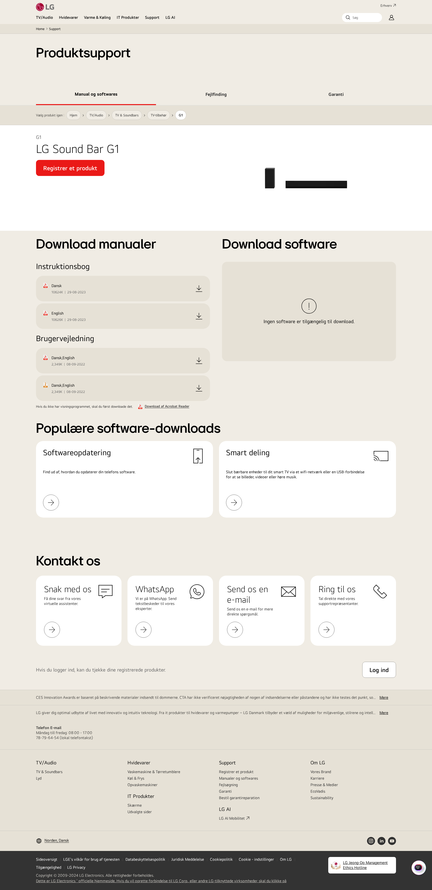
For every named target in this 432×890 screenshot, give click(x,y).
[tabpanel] (216, 317)
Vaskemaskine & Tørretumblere (154, 771)
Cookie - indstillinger (256, 859)
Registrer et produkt (236, 771)
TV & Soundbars (49, 771)
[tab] (96, 95)
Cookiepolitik (221, 859)
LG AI (170, 17)
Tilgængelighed (48, 867)
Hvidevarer (68, 17)
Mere (384, 697)
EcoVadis (317, 791)
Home (40, 29)
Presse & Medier (324, 784)
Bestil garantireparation (239, 797)
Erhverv (386, 6)
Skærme (135, 805)
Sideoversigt (46, 859)
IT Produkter (128, 17)
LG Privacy (76, 867)
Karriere (317, 778)
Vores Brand (320, 771)
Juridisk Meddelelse (187, 859)
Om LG (317, 762)
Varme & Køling (97, 17)
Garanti (225, 791)
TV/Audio (44, 17)
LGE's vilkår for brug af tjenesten (91, 859)
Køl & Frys (136, 778)
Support (152, 17)
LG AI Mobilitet (232, 818)
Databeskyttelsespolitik (145, 859)
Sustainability (321, 797)
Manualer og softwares (238, 778)
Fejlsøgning (228, 784)
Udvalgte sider (140, 811)
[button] (362, 17)
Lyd (39, 778)
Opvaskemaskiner (143, 784)
